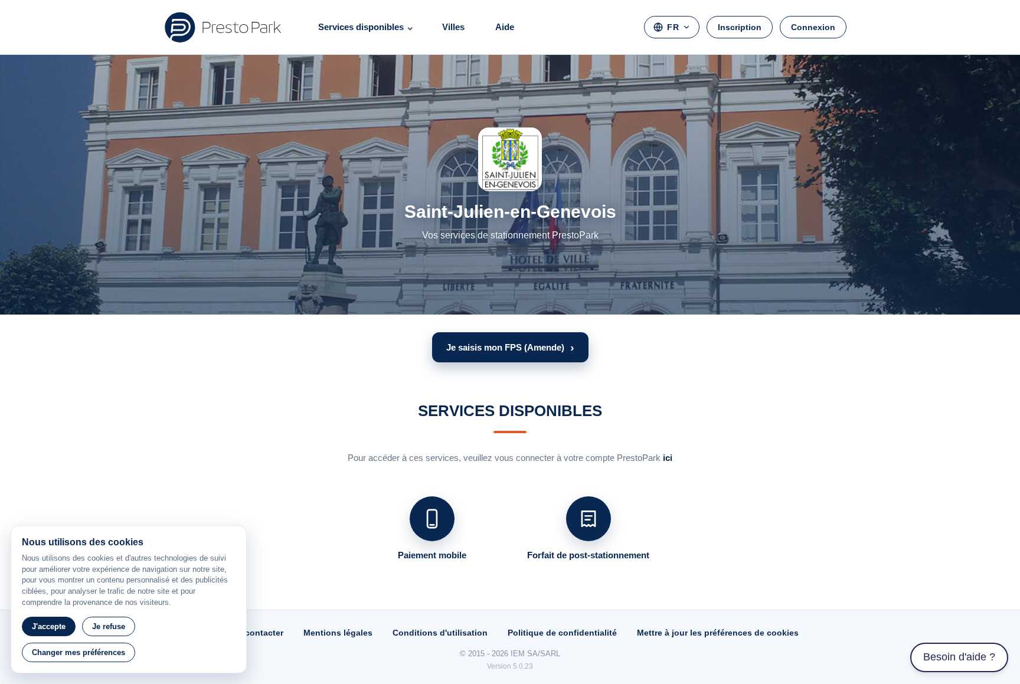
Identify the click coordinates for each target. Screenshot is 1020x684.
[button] (510, 347)
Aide (504, 27)
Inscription (739, 27)
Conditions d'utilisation (440, 632)
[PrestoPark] (223, 27)
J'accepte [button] (49, 626)
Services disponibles (361, 27)
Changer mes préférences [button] (78, 652)
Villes (453, 27)
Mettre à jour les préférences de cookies (718, 632)
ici (667, 458)
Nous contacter (252, 632)
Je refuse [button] (108, 626)
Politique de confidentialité (562, 632)
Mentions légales (337, 632)
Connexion (813, 27)
